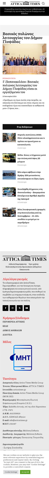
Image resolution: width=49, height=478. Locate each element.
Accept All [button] (25, 472)
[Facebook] (5, 308)
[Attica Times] (24, 258)
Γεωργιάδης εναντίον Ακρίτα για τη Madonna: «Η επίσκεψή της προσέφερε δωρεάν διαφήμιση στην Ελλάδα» (24, 11)
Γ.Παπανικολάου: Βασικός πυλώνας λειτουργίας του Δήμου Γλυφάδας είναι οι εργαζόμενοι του (21, 86)
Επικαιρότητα (9, 78)
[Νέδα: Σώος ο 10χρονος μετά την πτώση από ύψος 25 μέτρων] (9, 157)
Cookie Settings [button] (11, 472)
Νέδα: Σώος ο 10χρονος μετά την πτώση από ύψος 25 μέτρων (32, 158)
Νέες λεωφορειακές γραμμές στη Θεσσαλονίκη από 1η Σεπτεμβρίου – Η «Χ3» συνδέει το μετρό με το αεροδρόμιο (31, 216)
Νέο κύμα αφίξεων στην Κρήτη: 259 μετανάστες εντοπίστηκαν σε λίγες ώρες (31, 175)
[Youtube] (27, 308)
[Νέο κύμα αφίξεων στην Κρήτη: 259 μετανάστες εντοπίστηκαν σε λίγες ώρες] (9, 175)
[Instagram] (12, 308)
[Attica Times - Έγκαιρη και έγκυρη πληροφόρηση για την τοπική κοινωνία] (25, 3)
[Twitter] (19, 308)
